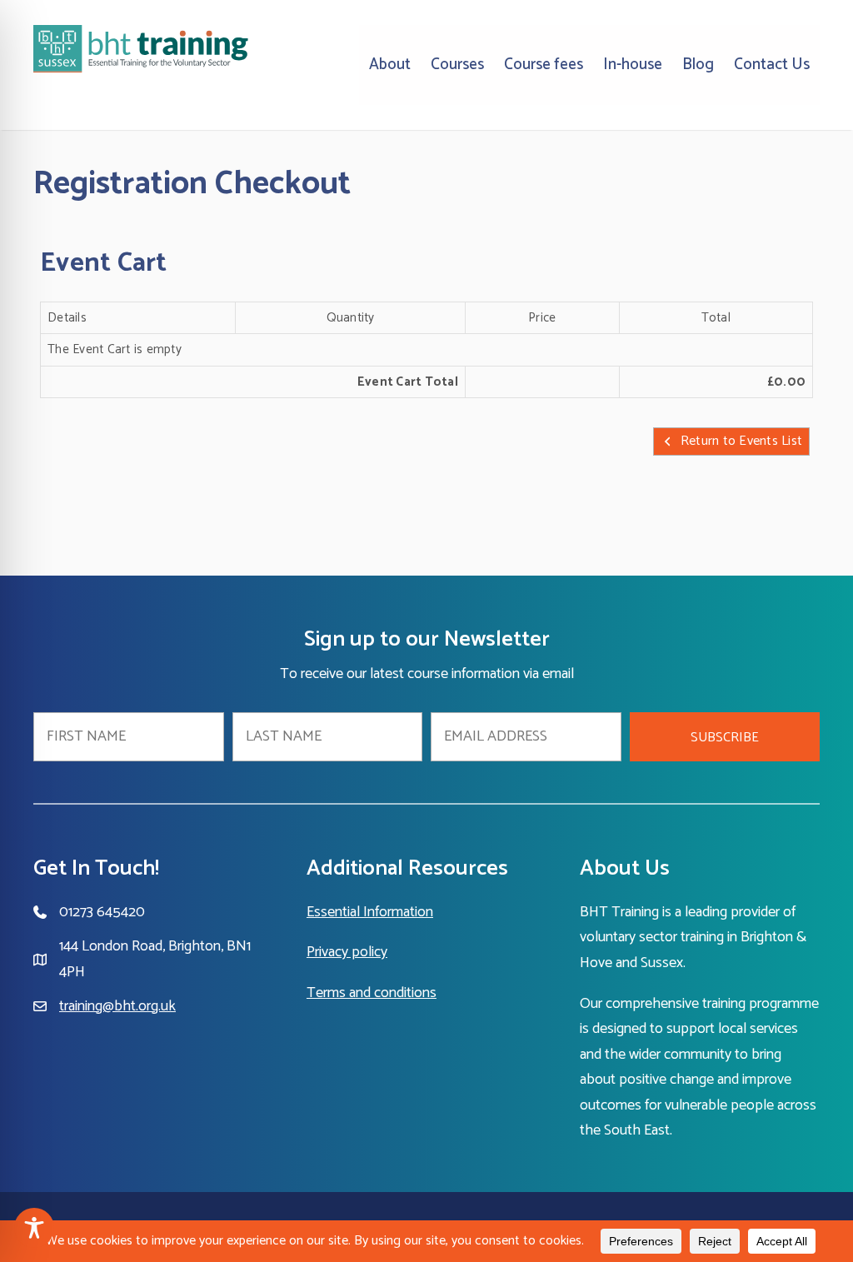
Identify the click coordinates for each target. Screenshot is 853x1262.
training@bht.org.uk (117, 1006)
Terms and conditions (371, 992)
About (390, 64)
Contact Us (772, 64)
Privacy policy (347, 952)
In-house (632, 64)
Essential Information (370, 912)
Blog (698, 64)
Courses (457, 64)
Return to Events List (741, 441)
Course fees (543, 64)
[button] (725, 736)
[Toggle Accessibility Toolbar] (34, 1228)
